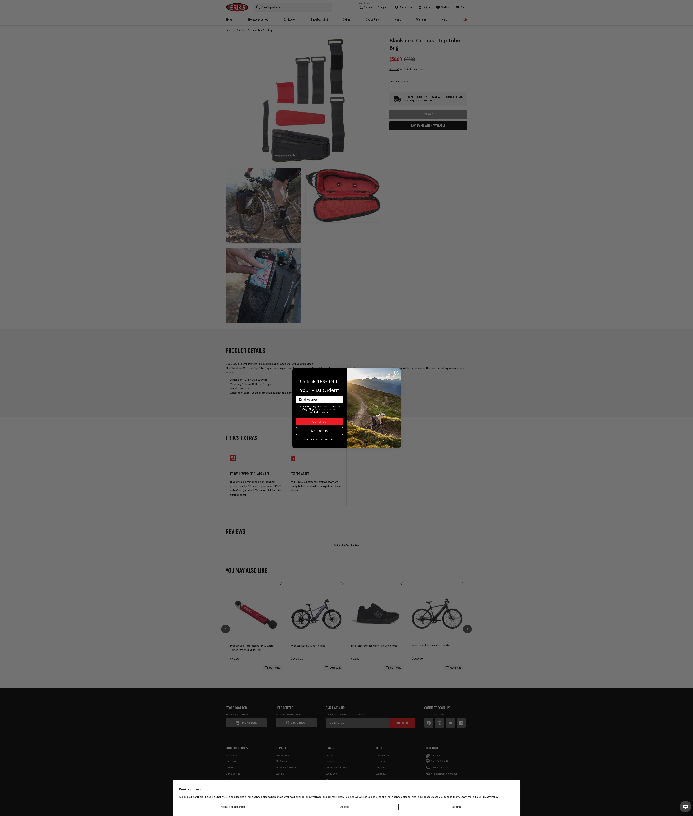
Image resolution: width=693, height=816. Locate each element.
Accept (344, 807)
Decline (456, 807)
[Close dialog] (397, 372)
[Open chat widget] (685, 806)
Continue (319, 421)
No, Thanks (319, 430)
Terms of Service (311, 439)
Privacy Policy (490, 797)
